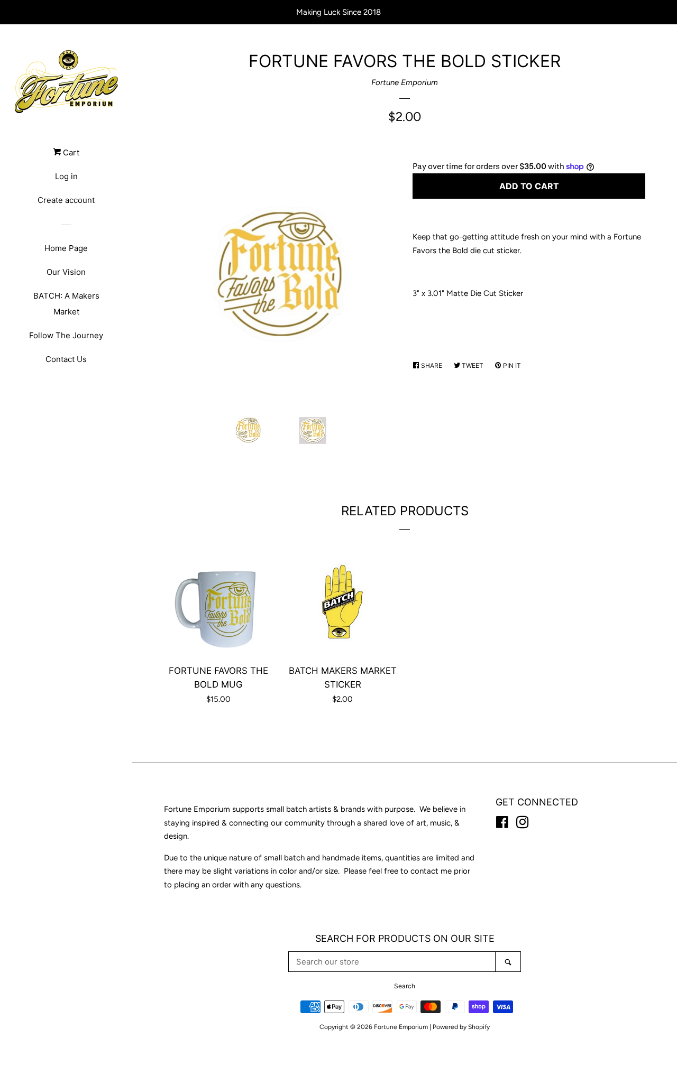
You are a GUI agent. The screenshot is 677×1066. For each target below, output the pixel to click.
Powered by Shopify (461, 1027)
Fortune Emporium (404, 82)
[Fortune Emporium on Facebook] (502, 824)
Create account (66, 200)
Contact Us (66, 359)
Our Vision (66, 272)
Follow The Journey (66, 335)
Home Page (66, 248)
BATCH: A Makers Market (66, 304)
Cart (70, 152)
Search (404, 986)
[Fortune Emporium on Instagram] (522, 824)
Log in (66, 176)
